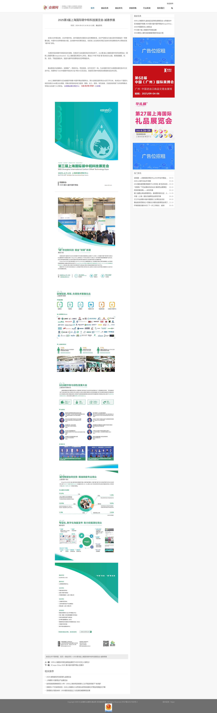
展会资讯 (118, 8)
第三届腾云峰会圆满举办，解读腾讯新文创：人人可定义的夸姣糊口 (151, 193)
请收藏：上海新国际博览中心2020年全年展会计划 (151, 178)
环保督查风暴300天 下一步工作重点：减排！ (150, 205)
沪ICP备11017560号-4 (130, 702)
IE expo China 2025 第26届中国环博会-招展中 (67, 665)
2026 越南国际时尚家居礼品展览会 (58, 677)
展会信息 (104, 8)
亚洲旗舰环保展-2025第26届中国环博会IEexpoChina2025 (153, 24)
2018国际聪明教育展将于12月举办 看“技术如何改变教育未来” (151, 184)
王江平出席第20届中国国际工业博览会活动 (149, 199)
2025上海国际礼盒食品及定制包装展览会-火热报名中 (152, 21)
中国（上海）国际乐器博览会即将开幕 (147, 196)
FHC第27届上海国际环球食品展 (145, 30)
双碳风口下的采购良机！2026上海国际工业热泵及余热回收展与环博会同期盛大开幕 (75, 687)
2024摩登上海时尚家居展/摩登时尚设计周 (148, 33)
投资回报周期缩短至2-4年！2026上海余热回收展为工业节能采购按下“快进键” (73, 684)
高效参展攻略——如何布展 (143, 190)
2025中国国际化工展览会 (143, 27)
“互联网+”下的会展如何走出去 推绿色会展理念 (150, 187)
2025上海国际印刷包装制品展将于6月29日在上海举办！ (71, 662)
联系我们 (160, 8)
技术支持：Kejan (169, 702)
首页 (92, 8)
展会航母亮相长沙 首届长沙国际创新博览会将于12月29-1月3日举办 (151, 202)
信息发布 (170, 3)
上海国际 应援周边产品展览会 (56, 680)
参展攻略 (132, 8)
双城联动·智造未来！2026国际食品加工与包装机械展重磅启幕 (68, 690)
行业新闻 (146, 8)
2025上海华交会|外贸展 (142, 181)
